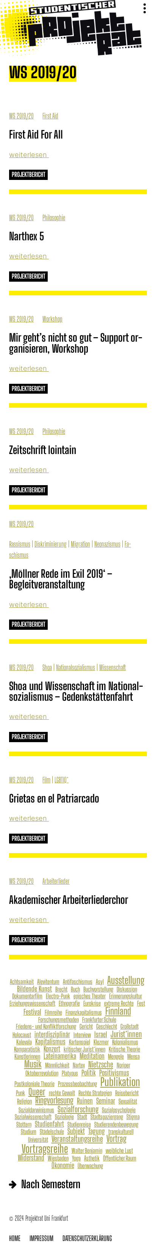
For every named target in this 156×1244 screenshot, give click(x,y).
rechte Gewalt (62, 1093)
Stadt (82, 1117)
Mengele (116, 1056)
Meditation (92, 1056)
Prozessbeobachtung (77, 1084)
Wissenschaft (112, 667)
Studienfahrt (49, 1123)
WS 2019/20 (21, 116)
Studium (28, 1132)
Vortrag (116, 1139)
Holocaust (21, 1035)
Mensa (133, 1056)
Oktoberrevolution (41, 1073)
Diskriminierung (50, 544)
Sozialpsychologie (119, 1110)
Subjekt (76, 1131)
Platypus (70, 1073)
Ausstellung (125, 980)
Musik (33, 1064)
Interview (82, 1035)
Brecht (61, 989)
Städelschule (52, 1132)
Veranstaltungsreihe (77, 1139)
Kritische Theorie (124, 1049)
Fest (141, 1003)
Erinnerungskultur (125, 996)
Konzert (52, 1048)
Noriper (123, 1065)
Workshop (52, 319)
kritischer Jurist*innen (84, 1049)
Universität (38, 1140)
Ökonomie (62, 1165)
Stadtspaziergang (106, 1117)
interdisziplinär (52, 1034)
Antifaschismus (77, 982)
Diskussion (127, 989)
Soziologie (64, 1117)
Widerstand (31, 1157)
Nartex (79, 1065)
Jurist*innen (126, 1034)
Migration (80, 544)
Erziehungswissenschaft (32, 1003)
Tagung (96, 1131)
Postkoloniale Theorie (34, 1084)
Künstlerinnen (27, 1056)
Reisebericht (127, 1093)
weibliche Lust (119, 1151)
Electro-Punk (58, 996)
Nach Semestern (50, 1184)
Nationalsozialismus (75, 667)
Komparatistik (27, 1049)
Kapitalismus (50, 1041)
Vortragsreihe (45, 1148)
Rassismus (19, 544)
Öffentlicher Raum (119, 1158)
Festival (32, 1011)
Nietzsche (100, 1064)
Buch (75, 989)
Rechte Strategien (95, 1093)
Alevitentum (48, 982)
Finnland (118, 1011)
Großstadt (129, 1026)
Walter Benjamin (87, 1151)
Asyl (100, 982)
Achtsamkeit (22, 982)
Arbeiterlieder (56, 881)
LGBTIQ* (62, 780)
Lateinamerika (60, 1056)
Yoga (76, 1158)
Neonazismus (107, 544)
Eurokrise (92, 1003)
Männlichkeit (57, 1065)
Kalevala (24, 1042)
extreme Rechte (119, 1003)
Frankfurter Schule (99, 1020)
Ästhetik (92, 1158)
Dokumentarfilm (27, 996)
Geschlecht (106, 1026)
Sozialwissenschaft (33, 1117)
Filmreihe (53, 1012)
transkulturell (121, 1132)
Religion (24, 1101)
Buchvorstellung (98, 989)
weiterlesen (29, 154)
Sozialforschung (78, 1109)
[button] (144, 9)
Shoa (47, 667)
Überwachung (90, 1166)
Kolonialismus (125, 1042)
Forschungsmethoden (58, 1020)
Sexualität (128, 1101)
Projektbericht (28, 175)
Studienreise (79, 1124)
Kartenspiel (79, 1042)
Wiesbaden (58, 1158)
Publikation (120, 1081)
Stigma (133, 1117)
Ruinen (85, 1100)
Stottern (23, 1124)
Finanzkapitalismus (84, 1012)
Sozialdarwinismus (36, 1110)
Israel (100, 1034)
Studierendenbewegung (116, 1124)
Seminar (105, 1100)
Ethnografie (69, 1003)
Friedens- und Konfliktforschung (46, 1026)
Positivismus (114, 1072)
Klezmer (101, 1042)
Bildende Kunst (34, 988)
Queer (36, 1091)
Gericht (86, 1026)
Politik (88, 1072)
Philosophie (53, 217)
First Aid (50, 116)
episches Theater (89, 996)
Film (46, 780)
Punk (20, 1093)
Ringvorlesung (54, 1100)
